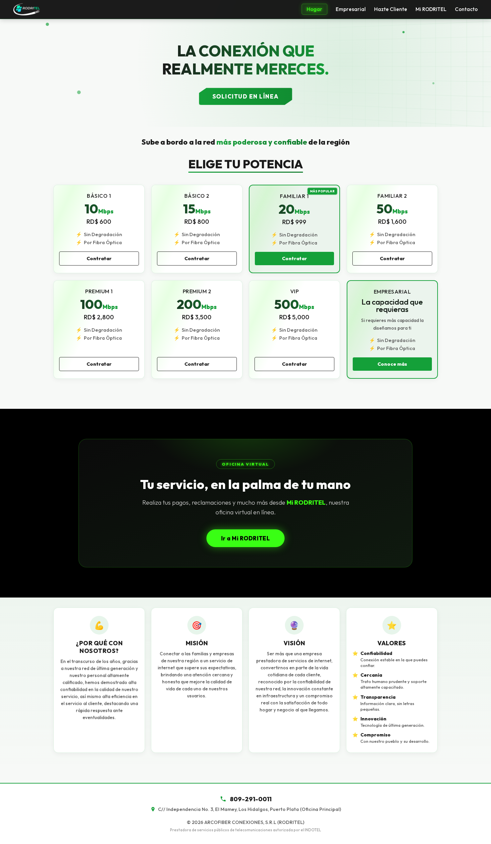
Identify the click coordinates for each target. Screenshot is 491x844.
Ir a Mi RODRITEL (245, 538)
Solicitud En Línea (245, 96)
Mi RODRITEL (431, 9)
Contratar (99, 259)
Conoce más (392, 364)
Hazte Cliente (390, 9)
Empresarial (351, 9)
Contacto (466, 9)
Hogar (314, 9)
